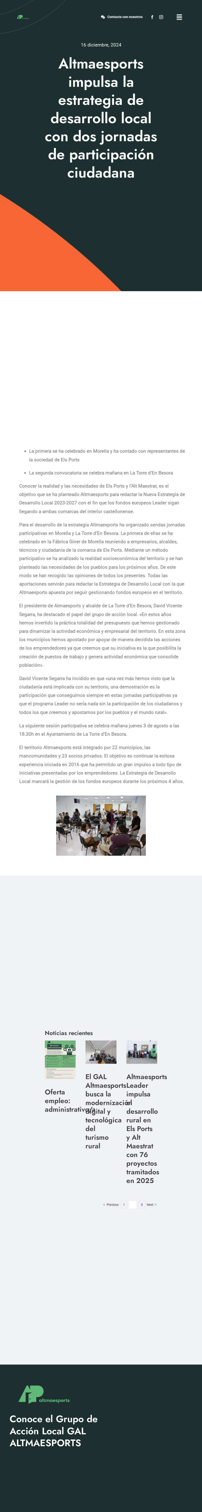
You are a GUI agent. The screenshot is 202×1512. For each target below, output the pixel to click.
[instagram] (161, 17)
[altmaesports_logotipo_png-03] (22, 15)
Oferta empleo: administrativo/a (70, 1100)
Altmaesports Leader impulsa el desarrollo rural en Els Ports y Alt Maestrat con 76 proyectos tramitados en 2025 (146, 1129)
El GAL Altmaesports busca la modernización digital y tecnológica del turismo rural (108, 1111)
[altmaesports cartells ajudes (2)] (60, 1043)
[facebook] (152, 17)
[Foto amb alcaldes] (141, 1043)
